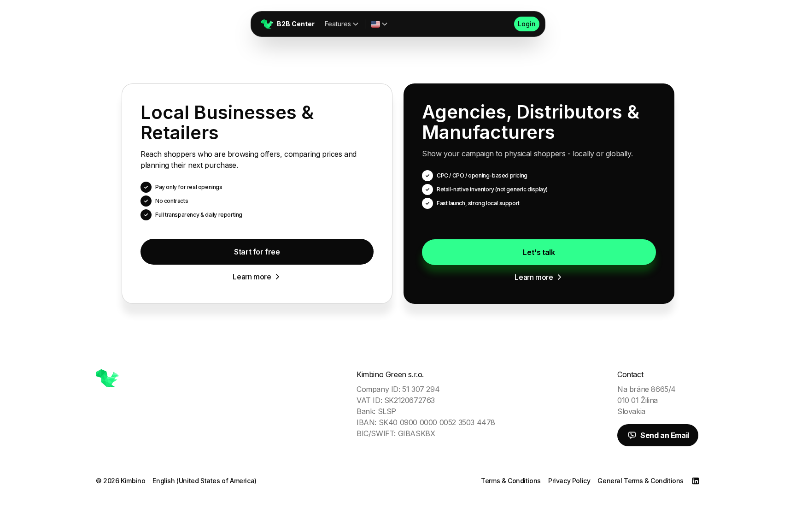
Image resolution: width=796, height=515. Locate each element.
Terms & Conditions (511, 481)
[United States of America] (379, 24)
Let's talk (539, 252)
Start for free (257, 251)
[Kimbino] (107, 378)
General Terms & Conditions (640, 481)
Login (527, 24)
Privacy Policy (569, 481)
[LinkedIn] (695, 480)
